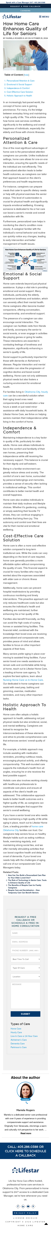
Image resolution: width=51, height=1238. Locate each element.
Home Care (16, 1028)
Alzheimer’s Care (19, 1039)
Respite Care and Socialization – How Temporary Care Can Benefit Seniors (24, 891)
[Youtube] (28, 1205)
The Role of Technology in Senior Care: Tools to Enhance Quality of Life (27, 881)
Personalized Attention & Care (19, 80)
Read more (26, 1133)
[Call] (27, 1103)
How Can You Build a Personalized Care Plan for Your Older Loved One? (27, 876)
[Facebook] (17, 1205)
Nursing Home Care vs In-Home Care (23, 679)
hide (26, 74)
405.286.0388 (39, 2)
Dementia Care (18, 1043)
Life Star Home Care (18, 1180)
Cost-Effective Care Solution (18, 91)
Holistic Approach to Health (18, 95)
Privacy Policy (25, 1213)
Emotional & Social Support (18, 84)
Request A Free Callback (25, 6)
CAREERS (26, 11)
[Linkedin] (23, 1205)
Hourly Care (16, 1032)
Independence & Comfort (17, 88)
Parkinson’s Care (18, 1047)
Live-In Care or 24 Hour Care (24, 1035)
